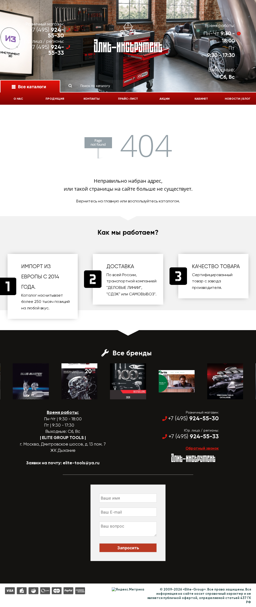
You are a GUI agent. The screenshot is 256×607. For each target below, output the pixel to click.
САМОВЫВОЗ (141, 294)
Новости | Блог (237, 98)
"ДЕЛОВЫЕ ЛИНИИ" (123, 287)
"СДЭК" (113, 294)
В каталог (26, 395)
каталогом (169, 201)
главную (111, 201)
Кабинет (201, 98)
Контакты (92, 98)
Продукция (55, 98)
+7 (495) (47, 32)
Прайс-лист (128, 98)
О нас (18, 98)
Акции (165, 98)
